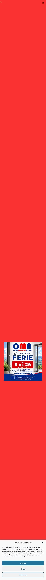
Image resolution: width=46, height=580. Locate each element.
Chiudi (23, 569)
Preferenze (23, 575)
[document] (23, 290)
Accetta (23, 563)
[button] (43, 543)
